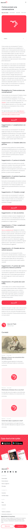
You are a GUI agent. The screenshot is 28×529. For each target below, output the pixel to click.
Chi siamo (4, 486)
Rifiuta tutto (7, 526)
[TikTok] (2, 471)
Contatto (4, 493)
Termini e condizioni (6, 511)
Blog (3, 502)
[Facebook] (5, 471)
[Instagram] (7, 471)
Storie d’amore (5, 481)
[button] (14, 24)
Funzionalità (4, 478)
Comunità (4, 505)
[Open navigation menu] (25, 2)
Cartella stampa (5, 495)
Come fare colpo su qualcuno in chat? (11, 114)
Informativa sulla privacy (7, 514)
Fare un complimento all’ (7, 230)
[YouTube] (10, 471)
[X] (13, 471)
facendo (4, 102)
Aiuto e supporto (5, 483)
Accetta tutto (21, 526)
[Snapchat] (16, 471)
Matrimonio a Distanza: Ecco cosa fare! (13, 390)
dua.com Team (5, 12)
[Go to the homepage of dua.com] (4, 2)
